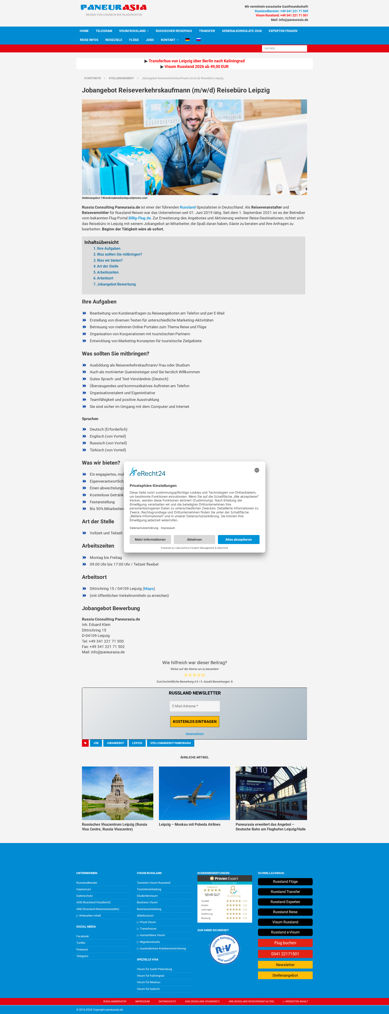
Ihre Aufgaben (108, 248)
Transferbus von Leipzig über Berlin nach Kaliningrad (197, 60)
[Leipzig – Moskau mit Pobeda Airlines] (194, 793)
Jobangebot (115, 743)
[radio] (186, 675)
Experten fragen (283, 31)
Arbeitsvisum (145, 915)
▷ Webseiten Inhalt (88, 915)
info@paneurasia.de (293, 20)
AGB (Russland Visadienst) (93, 902)
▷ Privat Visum (146, 922)
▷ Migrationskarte (148, 942)
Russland (188, 207)
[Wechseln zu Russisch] (198, 40)
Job (96, 743)
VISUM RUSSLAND (132, 31)
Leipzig (137, 743)
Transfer (207, 31)
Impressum (83, 889)
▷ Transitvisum (146, 928)
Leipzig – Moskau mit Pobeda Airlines (189, 824)
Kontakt (168, 40)
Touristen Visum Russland (153, 882)
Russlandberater (86, 882)
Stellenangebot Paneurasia (170, 743)
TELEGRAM (104, 31)
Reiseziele (113, 40)
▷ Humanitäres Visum (151, 935)
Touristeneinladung (149, 889)
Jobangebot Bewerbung (116, 284)
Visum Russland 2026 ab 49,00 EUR (197, 66)
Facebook (82, 936)
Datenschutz (195, 734)
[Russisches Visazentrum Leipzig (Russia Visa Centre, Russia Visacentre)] (117, 793)
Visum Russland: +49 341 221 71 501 (282, 15)
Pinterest (82, 949)
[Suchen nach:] (284, 48)
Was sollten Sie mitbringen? (119, 254)
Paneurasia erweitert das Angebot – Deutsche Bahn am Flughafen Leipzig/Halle (271, 826)
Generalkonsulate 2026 (242, 31)
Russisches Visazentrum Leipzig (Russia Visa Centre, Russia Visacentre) (114, 826)
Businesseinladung (149, 909)
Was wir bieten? (110, 260)
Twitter (80, 942)
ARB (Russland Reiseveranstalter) (97, 909)
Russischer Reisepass (174, 31)
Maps (149, 588)
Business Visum (147, 902)
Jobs (150, 40)
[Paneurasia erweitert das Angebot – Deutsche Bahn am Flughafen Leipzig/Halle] (271, 793)
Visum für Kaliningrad (150, 975)
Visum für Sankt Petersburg (154, 969)
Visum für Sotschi (148, 989)
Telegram (82, 956)
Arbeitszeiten (108, 272)
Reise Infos (89, 40)
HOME (84, 31)
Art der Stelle (107, 266)
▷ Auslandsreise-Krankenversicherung (161, 948)
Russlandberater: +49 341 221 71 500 (281, 11)
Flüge (134, 40)
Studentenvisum (147, 895)
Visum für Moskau (148, 982)
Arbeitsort (105, 278)
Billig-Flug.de (140, 218)
